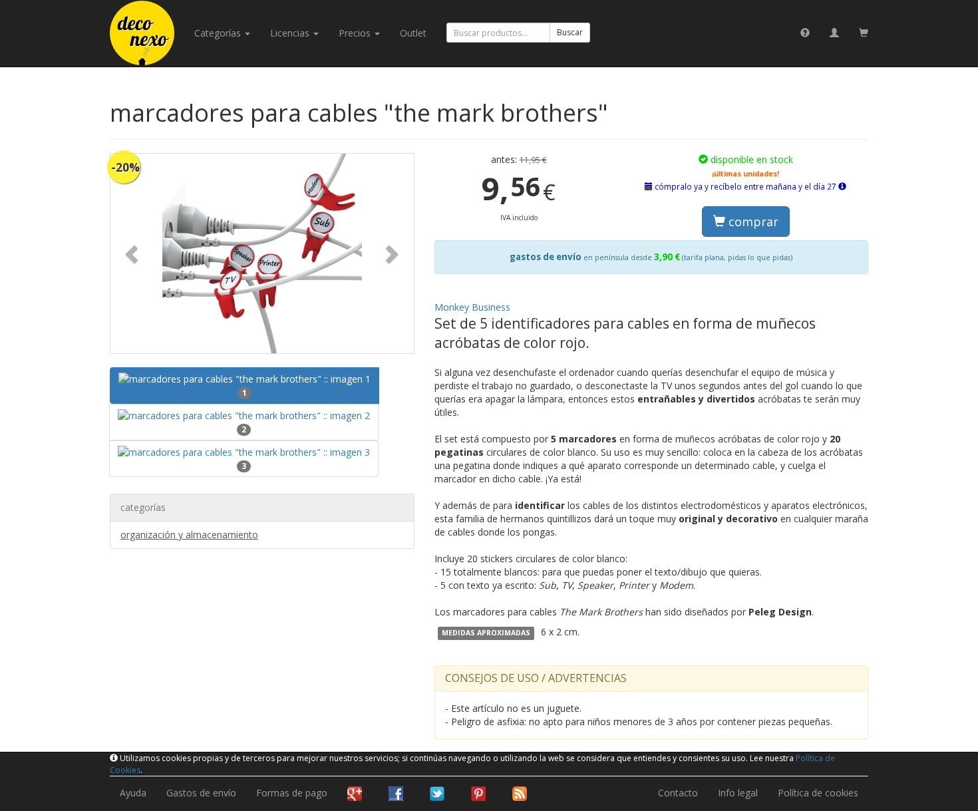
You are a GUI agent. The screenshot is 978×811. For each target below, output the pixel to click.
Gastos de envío (201, 792)
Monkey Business (472, 307)
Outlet (413, 33)
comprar (751, 222)
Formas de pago (291, 792)
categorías (219, 33)
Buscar (570, 32)
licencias (291, 33)
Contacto (678, 792)
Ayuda (133, 792)
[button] (133, 253)
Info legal (738, 792)
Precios (356, 33)
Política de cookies (818, 792)
